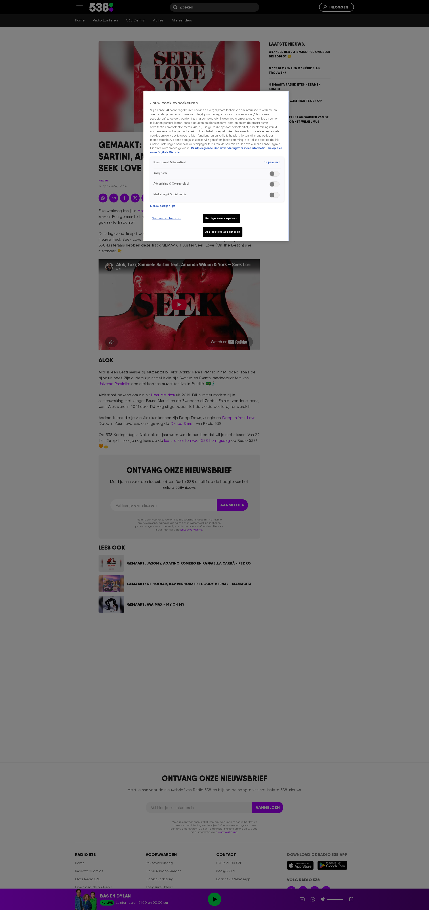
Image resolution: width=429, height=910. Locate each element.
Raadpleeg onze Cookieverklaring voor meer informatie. (229, 148)
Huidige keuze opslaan (221, 218)
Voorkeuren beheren (166, 218)
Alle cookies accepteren (222, 231)
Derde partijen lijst (162, 206)
